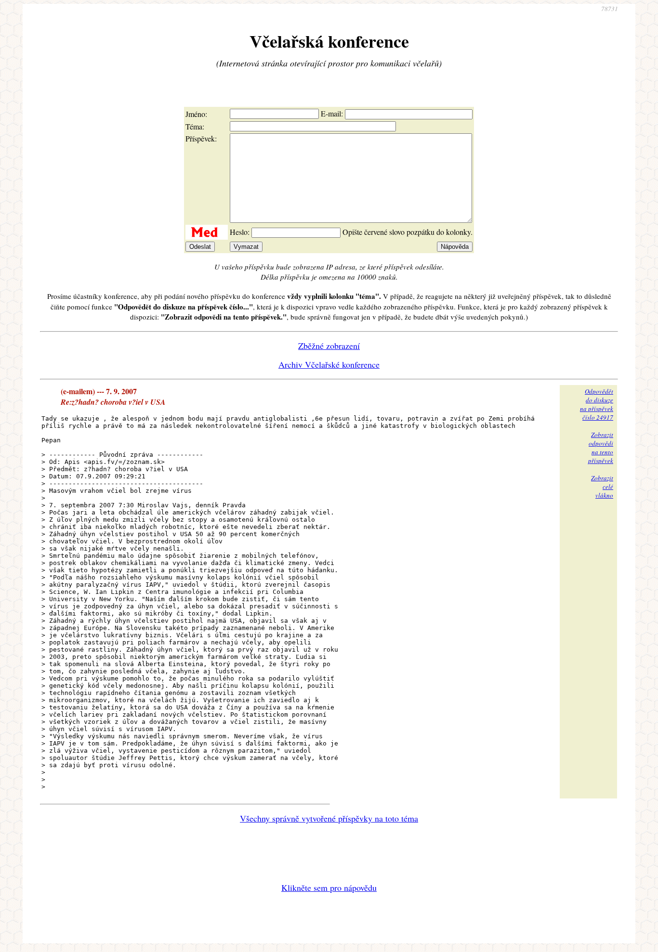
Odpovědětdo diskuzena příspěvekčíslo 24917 (596, 404)
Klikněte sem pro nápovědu (329, 887)
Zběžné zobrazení (329, 345)
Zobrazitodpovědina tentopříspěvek (600, 447)
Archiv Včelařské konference (329, 364)
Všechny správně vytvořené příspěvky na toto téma (329, 818)
